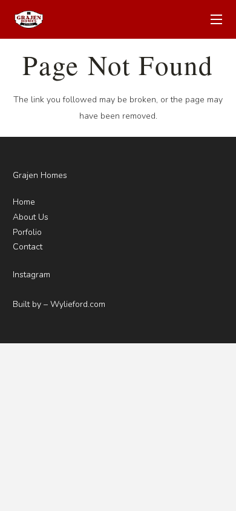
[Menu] (216, 19)
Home (24, 202)
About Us (30, 217)
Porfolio (27, 232)
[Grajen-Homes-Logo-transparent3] (28, 19)
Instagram (31, 274)
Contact (27, 246)
